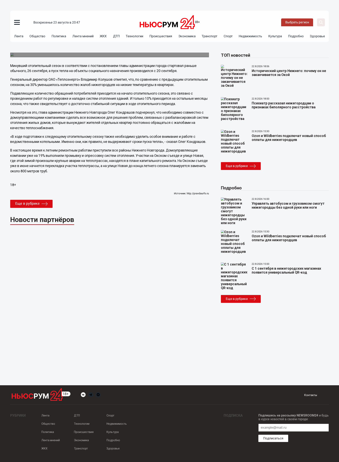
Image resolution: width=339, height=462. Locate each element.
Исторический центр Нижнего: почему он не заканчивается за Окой (289, 73)
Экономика (187, 36)
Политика (59, 36)
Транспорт (209, 36)
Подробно (296, 36)
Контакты (310, 395)
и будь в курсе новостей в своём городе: (293, 417)
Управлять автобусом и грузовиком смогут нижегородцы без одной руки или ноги (288, 205)
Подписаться (273, 438)
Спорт (228, 36)
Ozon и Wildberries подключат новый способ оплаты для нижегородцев (289, 138)
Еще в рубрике (27, 203)
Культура (275, 36)
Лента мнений (83, 36)
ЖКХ (103, 36)
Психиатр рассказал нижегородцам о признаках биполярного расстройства (283, 105)
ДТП (116, 36)
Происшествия (160, 36)
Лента (18, 36)
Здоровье (317, 36)
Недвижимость (250, 36)
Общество (37, 36)
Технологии (134, 36)
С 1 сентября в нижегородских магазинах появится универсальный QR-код (286, 270)
